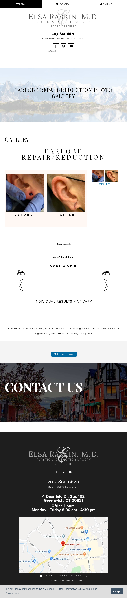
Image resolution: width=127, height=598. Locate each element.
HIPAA (71, 576)
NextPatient (106, 272)
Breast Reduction (59, 333)
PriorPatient (21, 272)
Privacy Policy (81, 576)
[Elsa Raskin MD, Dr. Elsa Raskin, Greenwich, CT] (63, 18)
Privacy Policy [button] (13, 593)
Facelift (73, 333)
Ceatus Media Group (73, 580)
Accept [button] (116, 591)
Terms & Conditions (59, 576)
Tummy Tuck (85, 333)
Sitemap (46, 576)
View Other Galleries (63, 257)
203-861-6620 (63, 34)
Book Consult (64, 244)
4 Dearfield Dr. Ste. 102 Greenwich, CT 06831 (63, 38)
